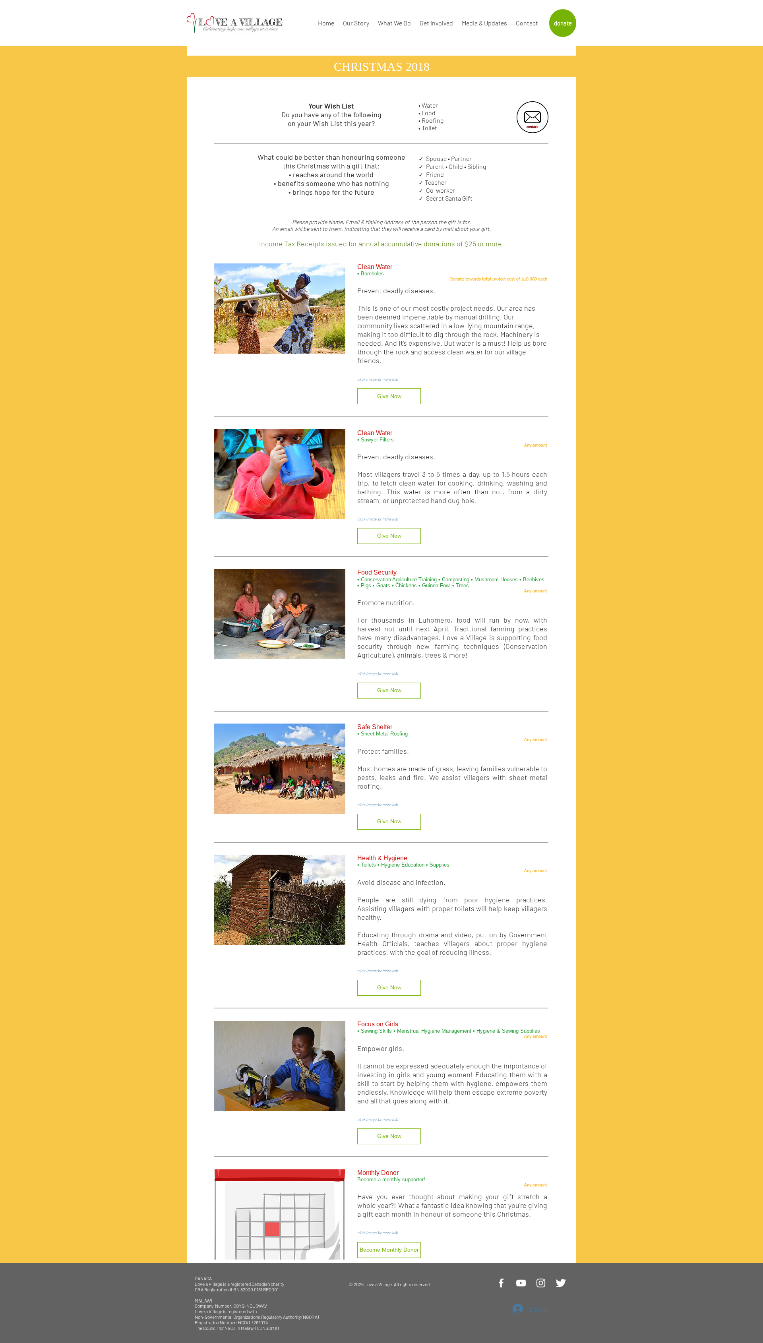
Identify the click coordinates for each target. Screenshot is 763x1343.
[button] (389, 396)
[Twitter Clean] (561, 1283)
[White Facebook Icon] (501, 1283)
